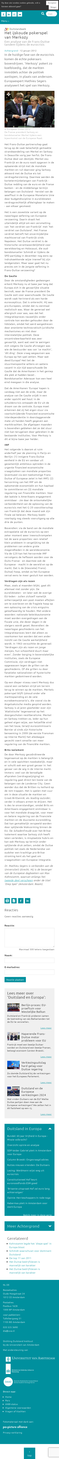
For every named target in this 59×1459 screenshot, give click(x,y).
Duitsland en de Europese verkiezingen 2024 (33, 1091)
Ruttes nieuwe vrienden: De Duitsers (28, 1165)
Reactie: (10, 925)
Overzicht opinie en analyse (23, 1145)
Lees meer (46, 1027)
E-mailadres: (12, 967)
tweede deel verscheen (19, 880)
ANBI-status (11, 1404)
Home (8, 1396)
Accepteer (52, 3)
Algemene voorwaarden (18, 1407)
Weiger (53, 7)
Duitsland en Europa (26, 997)
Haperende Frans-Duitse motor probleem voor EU (33, 1037)
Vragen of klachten (15, 1411)
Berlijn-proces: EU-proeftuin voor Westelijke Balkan (33, 1008)
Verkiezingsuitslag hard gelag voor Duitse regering (33, 1066)
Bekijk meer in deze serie (37, 1214)
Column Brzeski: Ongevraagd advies (28, 1159)
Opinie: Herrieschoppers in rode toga (29, 1197)
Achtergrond (11, 50)
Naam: (9, 955)
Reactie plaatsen (15, 979)
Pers (7, 1400)
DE (8, 1284)
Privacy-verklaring (12, 1432)
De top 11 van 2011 (20, 1258)
